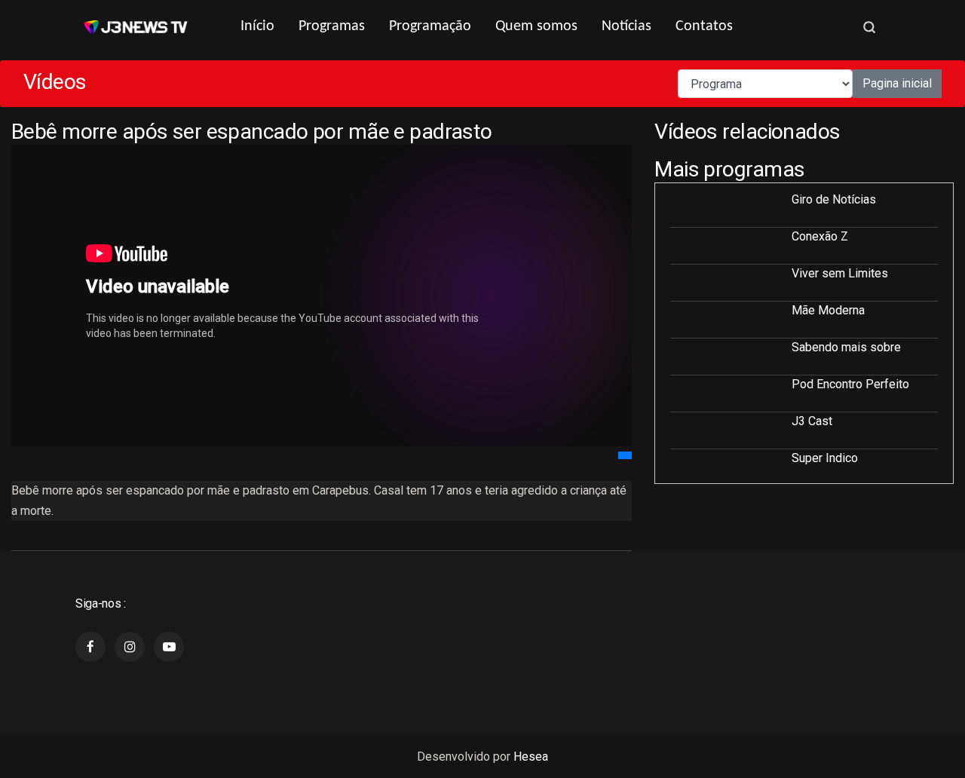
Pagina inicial (897, 83)
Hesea (530, 756)
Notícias (626, 26)
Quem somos (536, 26)
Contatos (704, 26)
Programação (430, 26)
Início (257, 26)
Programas (332, 26)
